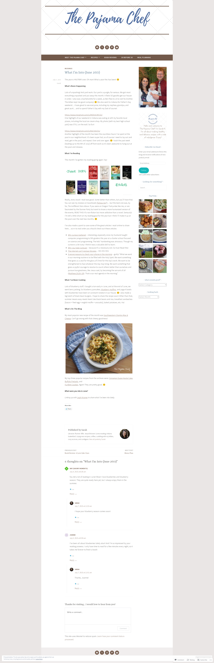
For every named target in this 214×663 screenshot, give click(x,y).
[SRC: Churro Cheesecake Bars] (160, 236)
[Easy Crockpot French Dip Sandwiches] (160, 221)
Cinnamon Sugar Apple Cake (121, 378)
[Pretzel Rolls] (145, 221)
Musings (68, 68)
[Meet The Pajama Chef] (145, 251)
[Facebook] (97, 47)
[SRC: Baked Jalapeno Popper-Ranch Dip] (145, 236)
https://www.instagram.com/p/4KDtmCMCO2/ (83, 115)
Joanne (73, 535)
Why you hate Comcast (77, 248)
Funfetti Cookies (71, 384)
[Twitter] (102, 47)
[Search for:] (153, 187)
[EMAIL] (117, 653)
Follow (143, 170)
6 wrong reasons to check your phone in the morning (90, 254)
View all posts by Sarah (97, 439)
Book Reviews (110, 57)
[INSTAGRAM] (107, 653)
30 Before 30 (127, 57)
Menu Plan (128, 451)
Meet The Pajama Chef (75, 57)
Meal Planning (144, 57)
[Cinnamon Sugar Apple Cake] (145, 206)
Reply (72, 493)
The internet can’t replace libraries (82, 251)
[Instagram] (107, 47)
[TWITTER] (102, 653)
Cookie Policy (39, 659)
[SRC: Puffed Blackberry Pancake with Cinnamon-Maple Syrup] (145, 266)
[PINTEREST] (112, 653)
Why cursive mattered (77, 235)
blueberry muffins (108, 289)
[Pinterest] (112, 47)
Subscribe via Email (152, 147)
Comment (123, 628)
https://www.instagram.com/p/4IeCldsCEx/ (82, 131)
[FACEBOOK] (97, 653)
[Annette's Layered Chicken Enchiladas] (160, 206)
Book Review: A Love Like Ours (77, 451)
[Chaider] (160, 266)
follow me (102, 203)
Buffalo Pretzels (71, 381)
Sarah (59, 83)
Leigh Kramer (82, 397)
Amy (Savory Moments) (79, 468)
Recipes (94, 57)
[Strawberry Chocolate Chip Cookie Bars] (160, 251)
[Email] (117, 47)
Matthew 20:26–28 (76, 273)
